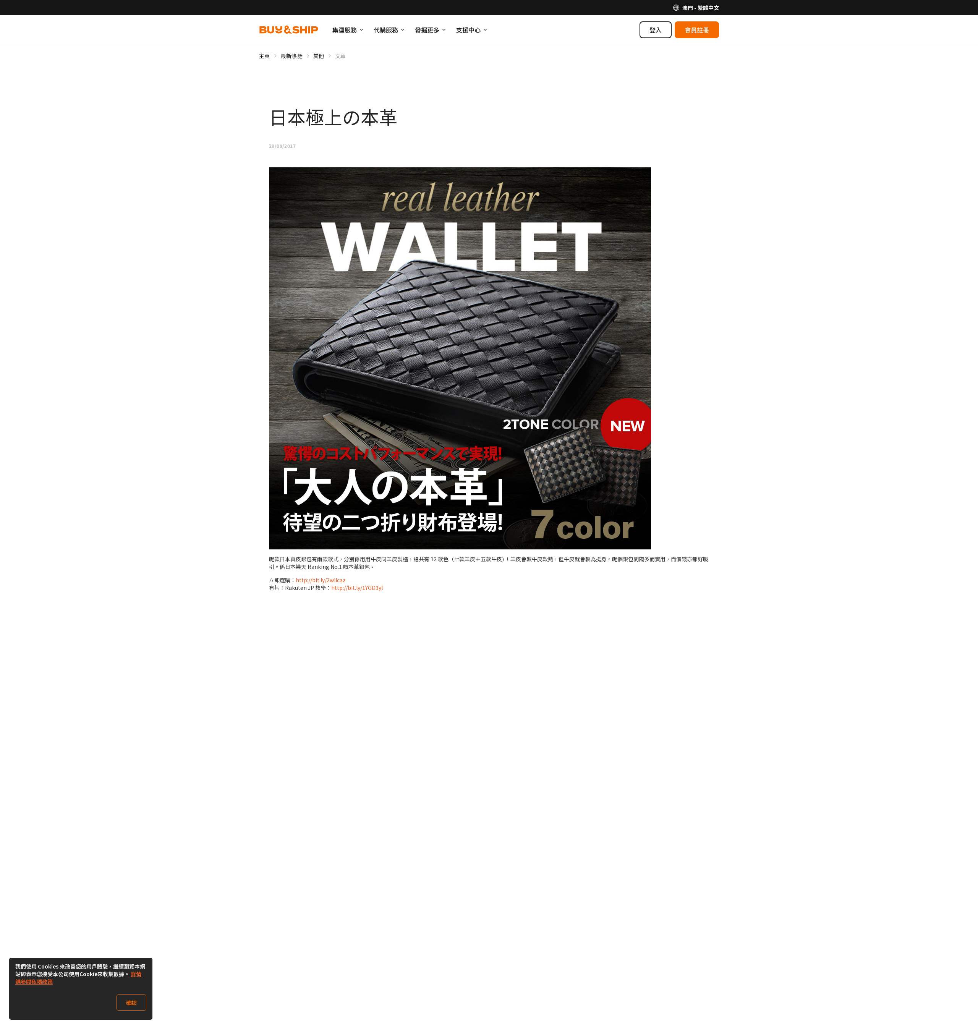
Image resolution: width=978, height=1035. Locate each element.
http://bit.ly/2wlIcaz (321, 580)
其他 (318, 56)
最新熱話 (292, 56)
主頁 (264, 56)
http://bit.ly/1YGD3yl (357, 587)
